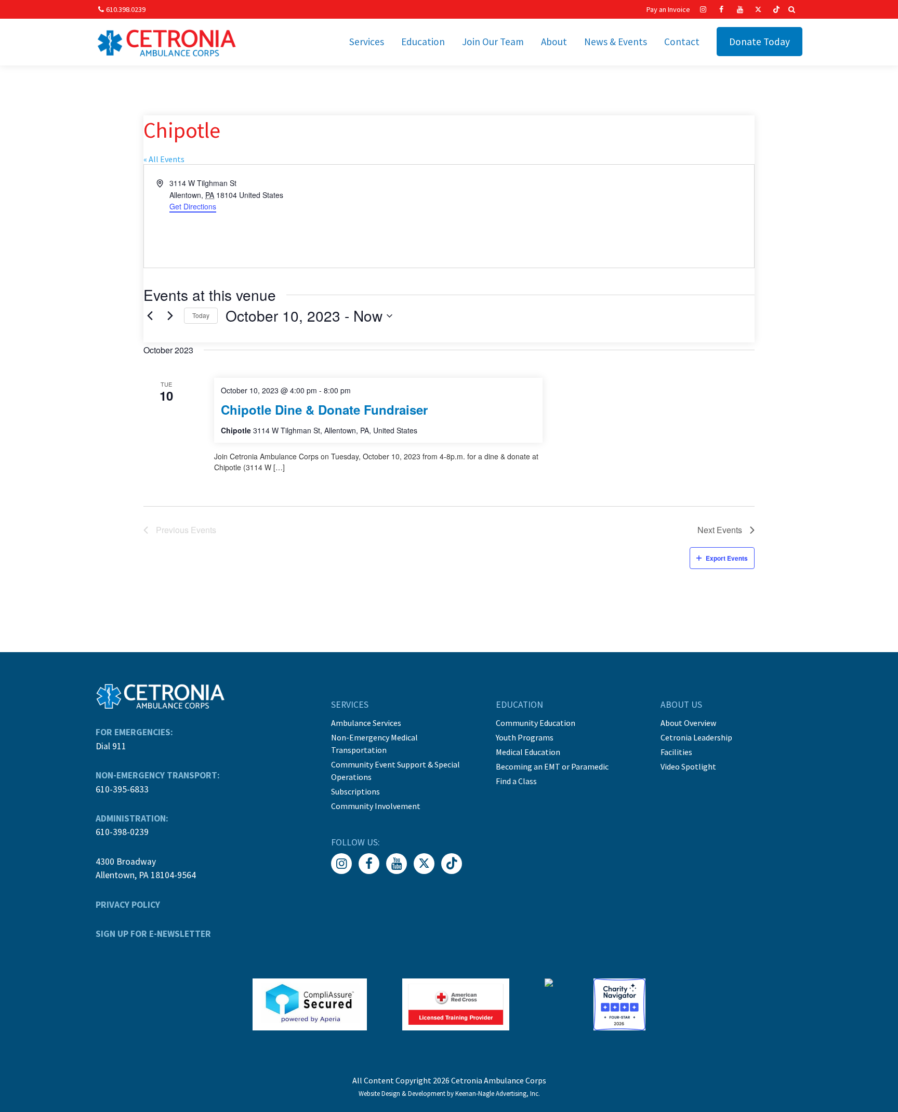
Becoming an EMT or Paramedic (552, 766)
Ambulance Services (366, 723)
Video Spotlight (688, 766)
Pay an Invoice (668, 9)
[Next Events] (170, 316)
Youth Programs (524, 737)
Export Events (727, 558)
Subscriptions (355, 791)
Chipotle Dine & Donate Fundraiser (324, 409)
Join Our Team (493, 41)
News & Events (615, 41)
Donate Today (759, 41)
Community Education (535, 723)
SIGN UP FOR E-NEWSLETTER (153, 933)
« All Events (163, 159)
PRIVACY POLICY (128, 904)
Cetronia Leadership (696, 737)
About (554, 41)
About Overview (688, 723)
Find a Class (516, 781)
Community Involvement (375, 806)
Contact (681, 41)
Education (423, 41)
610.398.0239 (126, 9)
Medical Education (528, 752)
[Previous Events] (149, 316)
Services (366, 41)
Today (200, 315)
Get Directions (192, 206)
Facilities (676, 752)
